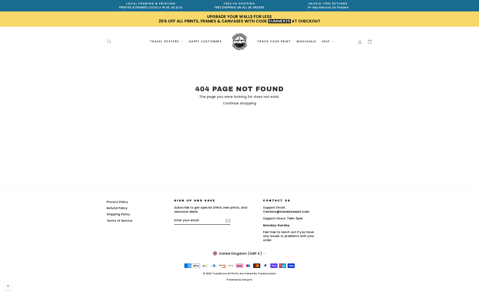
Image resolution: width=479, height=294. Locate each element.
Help (326, 41)
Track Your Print (274, 41)
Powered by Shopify (239, 279)
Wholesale (306, 41)
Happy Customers (205, 41)
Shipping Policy (118, 214)
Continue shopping (239, 103)
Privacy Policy (117, 202)
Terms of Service (119, 221)
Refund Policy (117, 208)
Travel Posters (165, 41)
